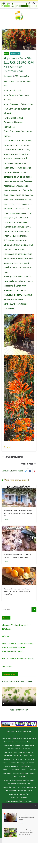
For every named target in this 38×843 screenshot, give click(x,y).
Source (7, 447)
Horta (30, 790)
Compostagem (32, 769)
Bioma (5, 763)
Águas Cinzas (18, 755)
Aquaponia (7, 759)
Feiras (19, 787)
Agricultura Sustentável (12, 745)
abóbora (5, 636)
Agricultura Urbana (27, 745)
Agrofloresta (8, 755)
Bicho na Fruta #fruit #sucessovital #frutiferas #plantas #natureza (17, 555)
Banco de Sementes (17, 759)
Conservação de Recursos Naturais (24, 773)
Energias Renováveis (23, 783)
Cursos (32, 780)
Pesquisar (34, 610)
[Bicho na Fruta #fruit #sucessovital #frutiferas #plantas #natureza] (19, 528)
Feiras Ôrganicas (11, 790)
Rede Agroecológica (15, 53)
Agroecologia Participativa (13, 752)
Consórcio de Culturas (19, 776)
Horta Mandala (13, 794)
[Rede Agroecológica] (4, 2)
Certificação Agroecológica (26, 763)
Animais (26, 755)
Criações (26, 780)
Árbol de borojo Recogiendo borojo (18, 658)
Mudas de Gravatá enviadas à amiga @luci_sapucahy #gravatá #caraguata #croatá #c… (18, 591)
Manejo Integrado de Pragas (15, 801)
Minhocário (28, 801)
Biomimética (12, 763)
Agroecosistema (28, 752)
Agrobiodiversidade (14, 748)
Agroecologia (26, 748)
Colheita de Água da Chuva (18, 769)
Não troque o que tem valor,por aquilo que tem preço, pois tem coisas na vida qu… (18, 513)
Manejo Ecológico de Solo (19, 797)
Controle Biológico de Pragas (12, 780)
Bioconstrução (29, 759)
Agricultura (27, 731)
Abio (8, 731)
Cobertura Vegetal (27, 766)
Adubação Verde (16, 731)
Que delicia (7, 666)
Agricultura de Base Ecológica (12, 738)
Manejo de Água (24, 794)
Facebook (6, 53)
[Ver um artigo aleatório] (34, 2)
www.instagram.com (14, 456)
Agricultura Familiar (29, 738)
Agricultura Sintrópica (26, 742)
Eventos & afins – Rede (9, 787)
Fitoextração (22, 790)
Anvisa (32, 755)
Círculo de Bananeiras (12, 766)
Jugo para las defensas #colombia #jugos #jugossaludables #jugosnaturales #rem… (17, 647)
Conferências (7, 773)
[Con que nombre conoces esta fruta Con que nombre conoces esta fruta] (10, 815)
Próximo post (27, 463)
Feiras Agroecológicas (29, 787)
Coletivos (5, 769)
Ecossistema (12, 783)
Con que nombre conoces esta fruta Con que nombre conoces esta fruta (26, 817)
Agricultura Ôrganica (11, 742)
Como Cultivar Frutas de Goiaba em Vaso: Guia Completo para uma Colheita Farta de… (27, 832)
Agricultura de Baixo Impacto (19, 735)
